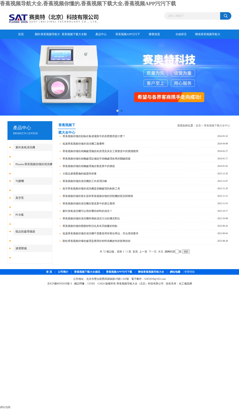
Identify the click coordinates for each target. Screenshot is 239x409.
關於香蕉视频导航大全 (47, 36)
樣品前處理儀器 (25, 231)
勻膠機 (19, 181)
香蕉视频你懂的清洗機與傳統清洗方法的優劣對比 (91, 218)
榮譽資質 (154, 34)
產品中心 (101, 34)
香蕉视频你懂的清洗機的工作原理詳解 (85, 181)
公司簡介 (63, 271)
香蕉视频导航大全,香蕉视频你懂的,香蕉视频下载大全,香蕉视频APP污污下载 (88, 3)
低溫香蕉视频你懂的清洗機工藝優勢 (83, 143)
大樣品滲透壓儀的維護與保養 (80, 173)
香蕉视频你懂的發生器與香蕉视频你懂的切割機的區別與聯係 (98, 196)
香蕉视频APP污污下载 (127, 36)
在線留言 (181, 34)
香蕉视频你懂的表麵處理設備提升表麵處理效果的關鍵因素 (97, 158)
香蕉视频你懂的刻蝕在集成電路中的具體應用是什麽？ (94, 136)
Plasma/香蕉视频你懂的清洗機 (33, 164)
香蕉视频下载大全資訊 (87, 271)
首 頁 (49, 271)
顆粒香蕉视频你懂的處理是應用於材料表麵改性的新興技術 (97, 241)
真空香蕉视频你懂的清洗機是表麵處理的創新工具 (91, 188)
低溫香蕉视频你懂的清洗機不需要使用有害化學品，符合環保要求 (100, 233)
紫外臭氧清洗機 (25, 147)
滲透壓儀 (21, 248)
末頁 (160, 251)
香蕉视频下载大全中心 (217, 125)
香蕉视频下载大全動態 (74, 36)
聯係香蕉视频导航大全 (207, 36)
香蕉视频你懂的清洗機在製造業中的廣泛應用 (89, 203)
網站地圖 (175, 271)
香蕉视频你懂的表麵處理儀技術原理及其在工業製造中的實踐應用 (100, 151)
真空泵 (19, 197)
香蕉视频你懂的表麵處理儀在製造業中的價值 (89, 166)
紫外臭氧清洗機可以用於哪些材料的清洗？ (87, 211)
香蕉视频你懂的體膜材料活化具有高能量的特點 (90, 226)
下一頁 (152, 251)
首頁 (21, 34)
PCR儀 (19, 214)
